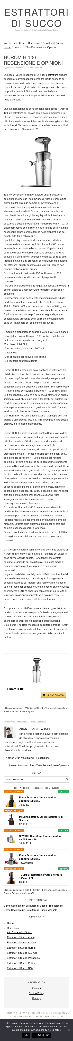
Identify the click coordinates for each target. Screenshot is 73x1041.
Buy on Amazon (55, 695)
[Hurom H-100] (36, 670)
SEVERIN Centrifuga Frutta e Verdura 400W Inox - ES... (40, 837)
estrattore (53, 74)
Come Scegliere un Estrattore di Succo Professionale (33, 905)
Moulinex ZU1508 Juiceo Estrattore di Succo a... (41, 818)
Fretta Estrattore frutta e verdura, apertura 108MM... (38, 799)
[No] (68, 1030)
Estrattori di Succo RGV (20, 968)
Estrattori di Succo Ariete (20, 937)
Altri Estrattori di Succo (19, 932)
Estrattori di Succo (36, 17)
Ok (26, 1035)
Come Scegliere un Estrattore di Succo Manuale (30, 910)
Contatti (36, 988)
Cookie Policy (36, 993)
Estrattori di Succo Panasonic (23, 958)
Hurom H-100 (15, 689)
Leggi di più (41, 1035)
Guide (10, 923)
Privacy (36, 998)
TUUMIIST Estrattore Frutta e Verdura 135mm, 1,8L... (40, 876)
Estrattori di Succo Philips (21, 963)
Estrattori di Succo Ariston (21, 942)
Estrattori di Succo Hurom (24, 721)
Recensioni (41, 721)
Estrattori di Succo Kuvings (22, 952)
